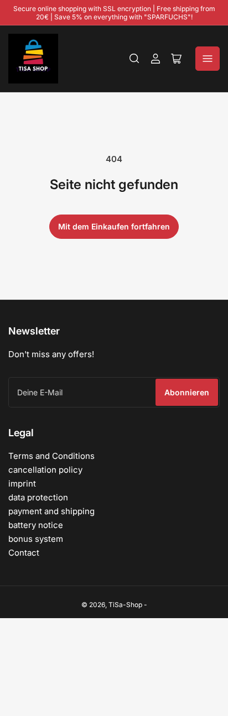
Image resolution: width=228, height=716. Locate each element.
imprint (22, 483)
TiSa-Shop (125, 604)
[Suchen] (134, 58)
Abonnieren (186, 392)
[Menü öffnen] (207, 58)
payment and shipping (51, 511)
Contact (23, 552)
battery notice (35, 525)
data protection (38, 497)
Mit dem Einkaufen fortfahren (114, 226)
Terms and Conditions (51, 456)
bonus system (35, 539)
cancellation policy (45, 469)
